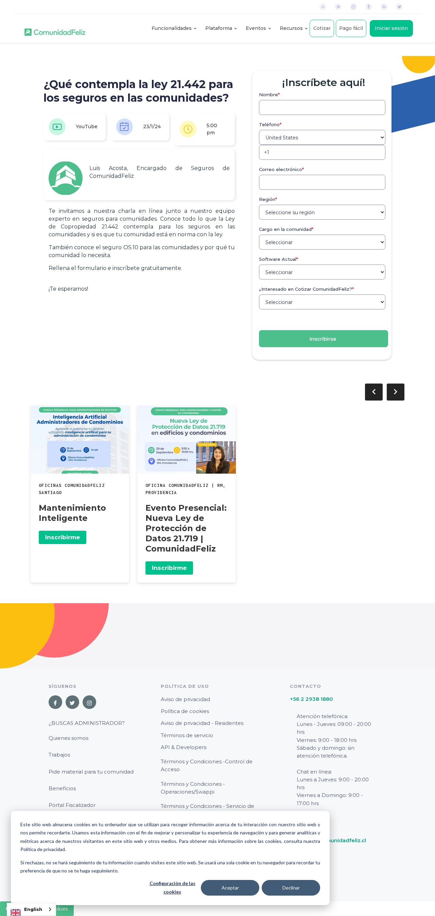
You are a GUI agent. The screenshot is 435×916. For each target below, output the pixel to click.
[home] (54, 28)
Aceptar (230, 887)
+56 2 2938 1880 (311, 699)
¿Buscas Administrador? (87, 723)
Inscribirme (62, 537)
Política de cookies (185, 711)
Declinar (291, 887)
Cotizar (322, 28)
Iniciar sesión (391, 28)
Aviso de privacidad (185, 699)
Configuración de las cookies (172, 887)
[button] (171, 28)
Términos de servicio (187, 735)
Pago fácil (351, 28)
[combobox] (31, 909)
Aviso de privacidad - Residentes (202, 723)
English (33, 909)
